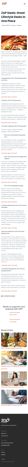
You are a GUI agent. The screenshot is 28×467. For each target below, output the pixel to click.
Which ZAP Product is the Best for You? (12, 387)
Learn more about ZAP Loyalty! (15, 321)
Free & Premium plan (7, 443)
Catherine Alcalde (9, 296)
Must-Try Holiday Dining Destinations (11, 348)
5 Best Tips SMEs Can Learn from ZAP (11, 405)
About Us (3, 433)
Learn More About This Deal (9, 97)
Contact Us (4, 436)
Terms (3, 452)
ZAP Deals (17, 61)
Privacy (3, 454)
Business (14, 25)
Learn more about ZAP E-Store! (15, 314)
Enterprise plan (5, 445)
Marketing (19, 25)
